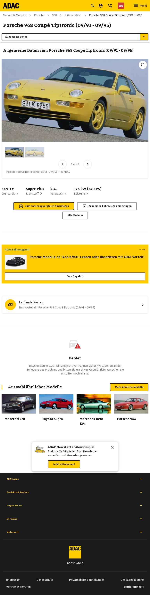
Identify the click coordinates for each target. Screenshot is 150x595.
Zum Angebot (75, 276)
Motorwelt (13, 532)
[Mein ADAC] (100, 5)
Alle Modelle (75, 215)
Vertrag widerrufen (18, 587)
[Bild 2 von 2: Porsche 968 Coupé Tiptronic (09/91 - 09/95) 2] (34, 152)
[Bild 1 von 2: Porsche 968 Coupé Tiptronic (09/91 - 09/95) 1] (14, 152)
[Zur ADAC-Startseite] (11, 6)
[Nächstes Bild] (88, 164)
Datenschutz (45, 580)
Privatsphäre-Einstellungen (86, 580)
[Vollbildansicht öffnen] (143, 65)
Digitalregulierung (132, 580)
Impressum (13, 580)
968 (54, 15)
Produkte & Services (18, 492)
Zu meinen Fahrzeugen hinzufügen (110, 206)
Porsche (39, 15)
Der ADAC (12, 518)
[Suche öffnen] (92, 6)
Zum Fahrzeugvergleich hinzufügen (47, 206)
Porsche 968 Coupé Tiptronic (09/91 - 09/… (116, 15)
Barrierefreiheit (134, 587)
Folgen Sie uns (14, 505)
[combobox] (70, 6)
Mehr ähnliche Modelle (129, 387)
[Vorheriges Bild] (62, 164)
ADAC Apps (13, 479)
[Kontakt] (110, 5)
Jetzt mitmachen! (64, 464)
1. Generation (73, 15)
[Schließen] (112, 447)
